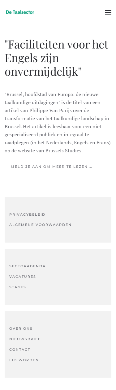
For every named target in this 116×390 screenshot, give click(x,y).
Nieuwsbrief (25, 339)
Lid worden (24, 360)
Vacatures (22, 276)
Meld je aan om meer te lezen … (51, 166)
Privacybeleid (27, 214)
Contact (19, 349)
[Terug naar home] (20, 12)
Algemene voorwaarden (40, 225)
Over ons (21, 328)
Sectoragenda (27, 266)
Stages (17, 287)
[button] (108, 12)
